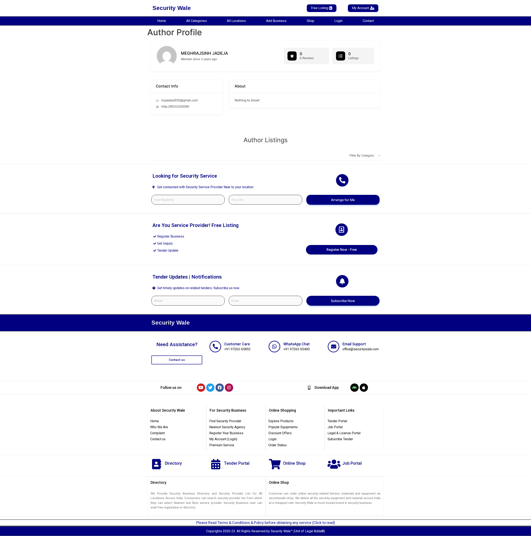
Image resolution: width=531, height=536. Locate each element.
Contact (368, 21)
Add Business (276, 21)
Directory (173, 463)
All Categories (196, 21)
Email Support (354, 344)
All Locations (236, 21)
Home (161, 21)
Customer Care (237, 344)
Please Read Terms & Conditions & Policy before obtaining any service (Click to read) (265, 522)
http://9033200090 (175, 106)
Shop (310, 21)
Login (338, 21)
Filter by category (362, 155)
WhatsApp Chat (296, 344)
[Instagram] (229, 387)
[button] (171, 387)
